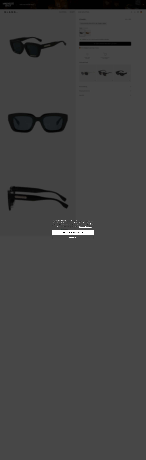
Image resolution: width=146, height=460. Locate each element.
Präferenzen (73, 237)
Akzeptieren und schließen (73, 232)
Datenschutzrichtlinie (85, 227)
